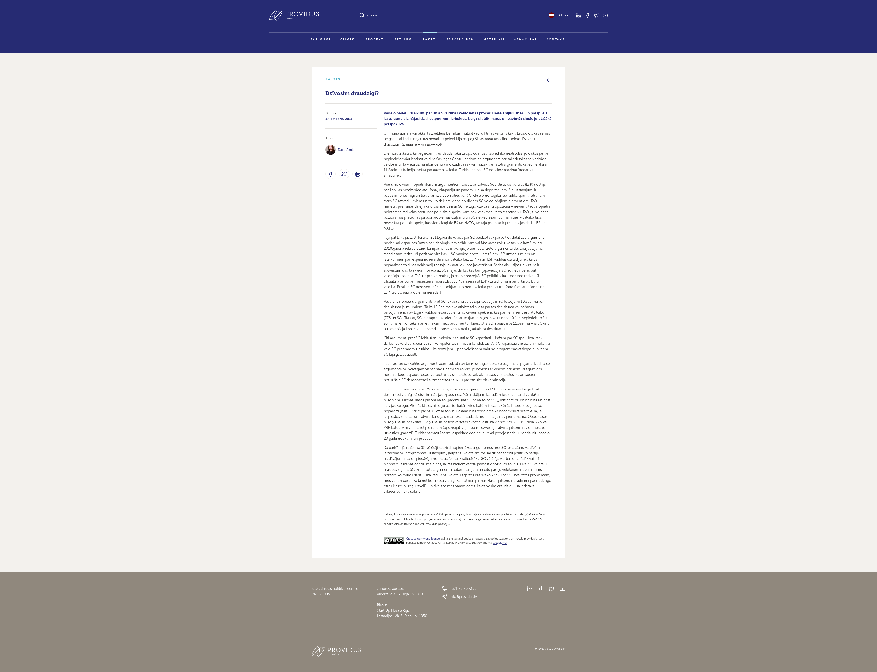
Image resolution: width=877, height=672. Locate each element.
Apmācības (525, 39)
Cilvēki (348, 39)
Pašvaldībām (460, 39)
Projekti (375, 39)
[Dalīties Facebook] (330, 174)
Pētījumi (404, 39)
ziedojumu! (500, 542)
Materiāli (494, 39)
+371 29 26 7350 (463, 588)
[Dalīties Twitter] (344, 174)
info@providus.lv (463, 596)
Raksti (430, 39)
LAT (560, 15)
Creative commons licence (423, 538)
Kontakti (556, 39)
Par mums (320, 39)
